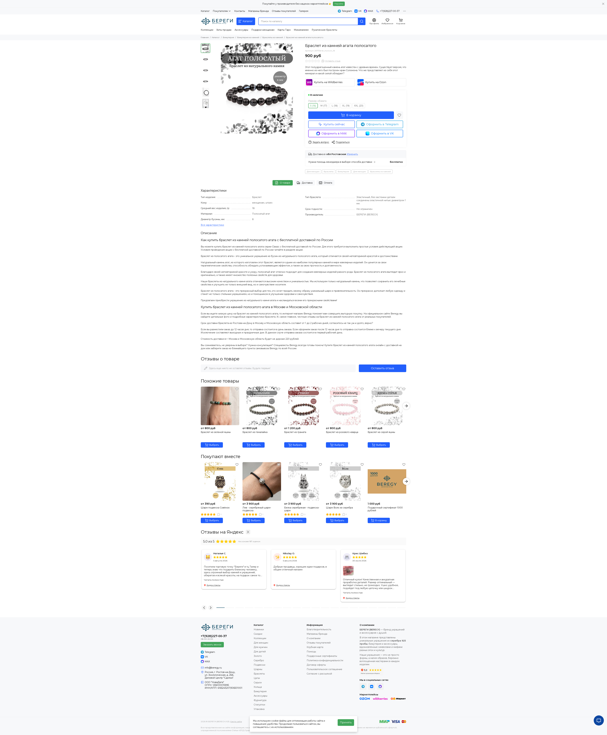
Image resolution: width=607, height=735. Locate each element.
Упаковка (259, 709)
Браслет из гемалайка (254, 432)
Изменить (352, 154)
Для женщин (313, 171)
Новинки (259, 629)
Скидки (258, 633)
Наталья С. (219, 553)
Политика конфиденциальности (325, 660)
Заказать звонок (212, 644)
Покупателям (220, 11)
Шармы (258, 669)
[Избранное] (399, 115)
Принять (346, 722)
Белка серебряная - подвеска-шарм (301, 509)
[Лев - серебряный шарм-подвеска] (261, 481)
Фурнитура (260, 700)
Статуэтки (259, 704)
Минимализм (301, 29)
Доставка (307, 182)
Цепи (257, 678)
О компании (313, 638)
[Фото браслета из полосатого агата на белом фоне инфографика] (257, 88)
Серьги (258, 682)
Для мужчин (260, 647)
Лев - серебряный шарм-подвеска (256, 509)
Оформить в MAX (334, 133)
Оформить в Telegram (382, 124)
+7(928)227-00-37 (390, 11)
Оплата (328, 182)
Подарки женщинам (262, 29)
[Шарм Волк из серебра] (345, 481)
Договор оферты (316, 664)
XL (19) (345, 105)
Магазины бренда (258, 11)
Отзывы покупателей (284, 11)
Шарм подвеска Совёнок (215, 507)
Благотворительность (319, 629)
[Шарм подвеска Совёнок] (220, 481)
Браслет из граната (295, 432)
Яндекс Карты (213, 585)
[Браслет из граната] (303, 406)
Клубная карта (315, 647)
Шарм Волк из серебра (339, 507)
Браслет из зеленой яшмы (216, 432)
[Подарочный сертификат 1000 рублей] (387, 481)
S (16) (313, 105)
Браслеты (329, 171)
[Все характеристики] (212, 225)
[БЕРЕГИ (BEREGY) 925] (217, 21)
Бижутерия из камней (248, 37)
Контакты (239, 11)
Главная (205, 37)
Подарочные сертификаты (322, 656)
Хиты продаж (223, 29)
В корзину (353, 115)
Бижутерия (228, 37)
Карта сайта (236, 721)
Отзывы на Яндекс (222, 532)
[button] (213, 88)
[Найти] (361, 21)
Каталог (205, 11)
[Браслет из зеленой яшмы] (220, 406)
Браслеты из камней (272, 37)
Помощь (311, 651)
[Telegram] (363, 686)
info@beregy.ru (213, 667)
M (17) (323, 105)
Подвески (259, 664)
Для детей (260, 651)
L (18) (335, 105)
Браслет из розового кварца (342, 432)
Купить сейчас (334, 124)
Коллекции (207, 29)
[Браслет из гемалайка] (261, 406)
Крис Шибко (360, 553)
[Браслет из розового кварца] (345, 406)
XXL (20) (358, 105)
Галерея (303, 11)
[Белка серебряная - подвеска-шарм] (303, 481)
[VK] (371, 686)
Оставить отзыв (382, 368)
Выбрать (214, 444)
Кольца (258, 687)
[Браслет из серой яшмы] (387, 406)
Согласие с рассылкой (319, 673)
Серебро (259, 660)
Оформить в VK (382, 133)
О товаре (285, 182)
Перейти (338, 4)
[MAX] (380, 686)
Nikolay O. (289, 553)
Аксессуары (241, 29)
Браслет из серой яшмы (381, 432)
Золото (258, 656)
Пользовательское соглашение (324, 669)
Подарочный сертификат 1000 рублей (385, 509)
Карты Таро (284, 29)
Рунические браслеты (324, 29)
